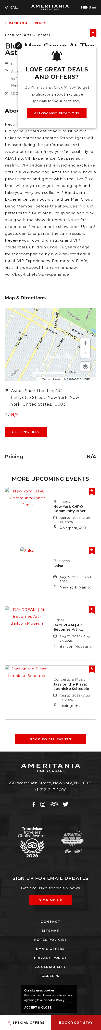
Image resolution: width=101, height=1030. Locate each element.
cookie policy (54, 1000)
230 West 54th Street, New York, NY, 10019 (51, 783)
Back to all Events (27, 23)
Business (61, 502)
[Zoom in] (85, 343)
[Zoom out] (85, 353)
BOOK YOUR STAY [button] (76, 1022)
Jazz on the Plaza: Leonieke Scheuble (71, 686)
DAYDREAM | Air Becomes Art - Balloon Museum (68, 627)
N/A (14, 414)
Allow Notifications (57, 113)
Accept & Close (38, 1007)
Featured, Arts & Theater (27, 35)
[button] (26, 432)
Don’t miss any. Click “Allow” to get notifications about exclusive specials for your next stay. (57, 94)
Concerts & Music (69, 679)
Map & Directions (25, 298)
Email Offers (50, 949)
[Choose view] (85, 367)
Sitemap (51, 930)
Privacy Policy (50, 958)
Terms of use (51, 379)
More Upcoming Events (50, 479)
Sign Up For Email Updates (51, 878)
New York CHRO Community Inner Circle (69, 508)
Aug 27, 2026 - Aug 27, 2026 (75, 520)
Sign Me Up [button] (54, 901)
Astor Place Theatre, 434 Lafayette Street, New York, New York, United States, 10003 (45, 397)
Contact (50, 921)
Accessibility (50, 967)
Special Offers (28, 1022)
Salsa (58, 566)
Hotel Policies (50, 940)
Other (58, 620)
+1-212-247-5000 (12, 7)
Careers (50, 976)
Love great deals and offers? (56, 73)
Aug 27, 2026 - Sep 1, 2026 (76, 579)
